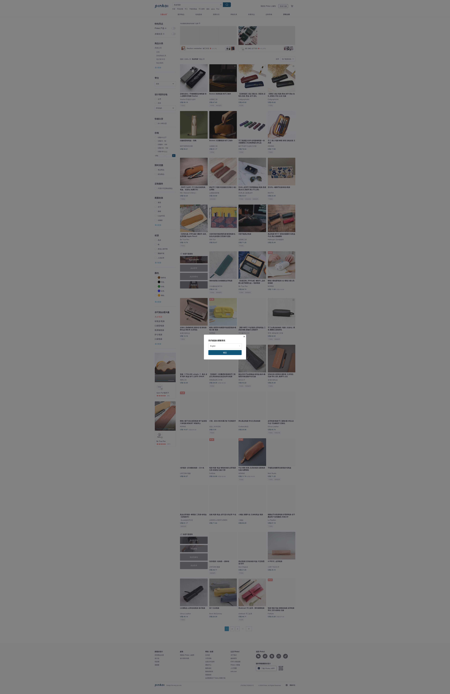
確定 (225, 352)
